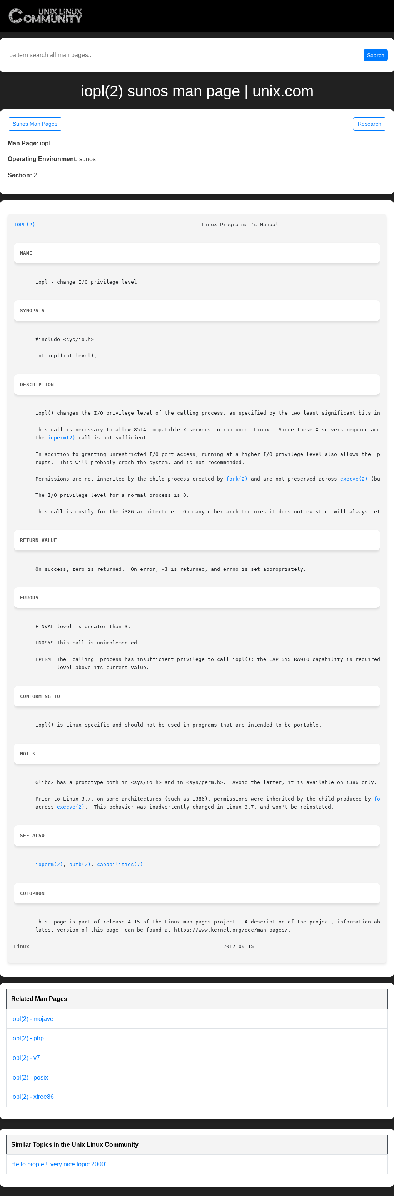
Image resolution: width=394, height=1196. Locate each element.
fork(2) (237, 479)
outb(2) (80, 864)
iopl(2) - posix (29, 1077)
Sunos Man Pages (35, 124)
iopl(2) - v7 (25, 1058)
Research (369, 124)
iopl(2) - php (27, 1038)
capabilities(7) (120, 864)
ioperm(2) (61, 438)
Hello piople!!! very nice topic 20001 (60, 1164)
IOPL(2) (24, 224)
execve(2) (354, 479)
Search (375, 55)
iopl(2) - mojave (32, 1019)
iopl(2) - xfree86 (32, 1096)
